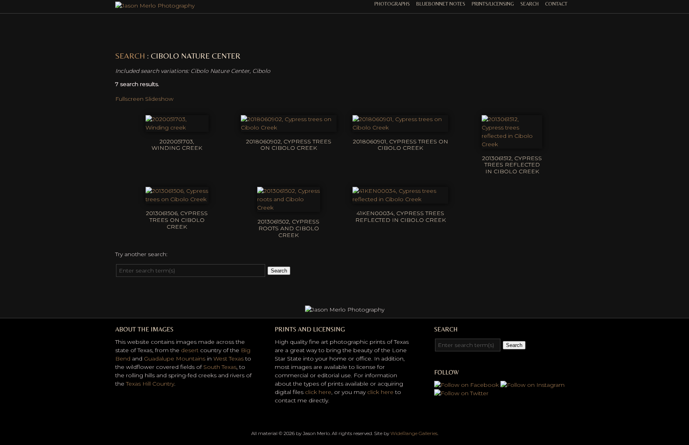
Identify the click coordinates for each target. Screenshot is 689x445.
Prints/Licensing (493, 4)
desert (190, 350)
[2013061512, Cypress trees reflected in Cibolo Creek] (512, 144)
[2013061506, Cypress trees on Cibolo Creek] (177, 199)
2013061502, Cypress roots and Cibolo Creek (288, 228)
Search (529, 4)
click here (318, 392)
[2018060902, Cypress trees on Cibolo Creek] (289, 127)
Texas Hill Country (150, 383)
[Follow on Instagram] (532, 384)
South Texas (219, 367)
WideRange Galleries (413, 433)
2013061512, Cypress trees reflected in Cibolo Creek (512, 165)
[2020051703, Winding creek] (177, 127)
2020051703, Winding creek (177, 145)
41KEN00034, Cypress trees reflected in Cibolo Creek (400, 216)
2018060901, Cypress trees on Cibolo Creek (400, 145)
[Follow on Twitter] (461, 393)
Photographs (392, 4)
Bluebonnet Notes (440, 4)
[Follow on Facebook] (466, 384)
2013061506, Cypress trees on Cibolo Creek (177, 220)
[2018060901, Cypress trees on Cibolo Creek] (400, 127)
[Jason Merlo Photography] (155, 5)
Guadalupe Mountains (174, 358)
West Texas (228, 358)
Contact (556, 4)
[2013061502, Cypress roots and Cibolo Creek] (288, 207)
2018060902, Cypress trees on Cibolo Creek (288, 145)
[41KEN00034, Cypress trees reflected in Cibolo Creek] (400, 199)
